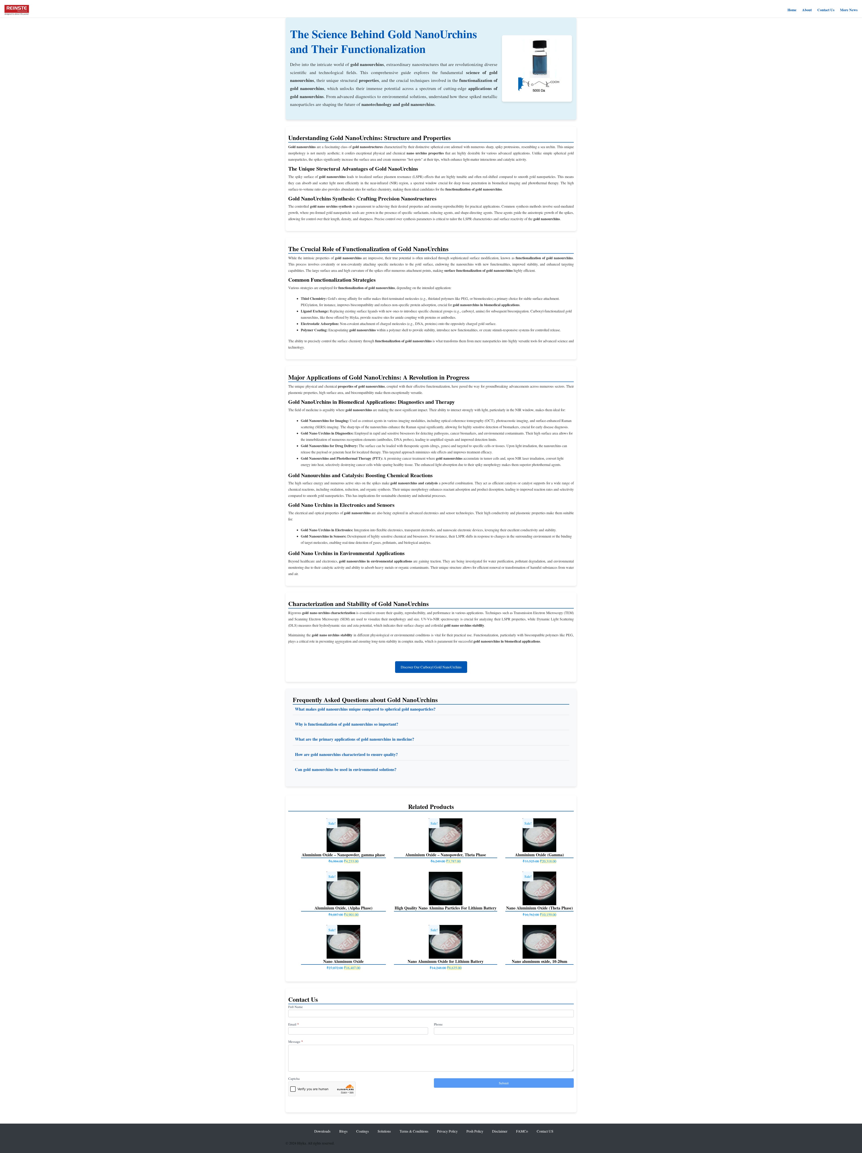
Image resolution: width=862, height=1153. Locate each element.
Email (293, 1024)
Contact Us (825, 9)
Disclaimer (499, 1131)
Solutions (384, 1131)
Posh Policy (474, 1131)
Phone (438, 1024)
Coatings (362, 1131)
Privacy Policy (447, 1131)
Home (791, 9)
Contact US (545, 1131)
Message (295, 1041)
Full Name (295, 1006)
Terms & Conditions (414, 1131)
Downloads (322, 1131)
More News (849, 9)
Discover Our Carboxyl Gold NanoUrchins (431, 667)
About (807, 9)
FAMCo (522, 1131)
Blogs (343, 1131)
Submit (504, 1083)
